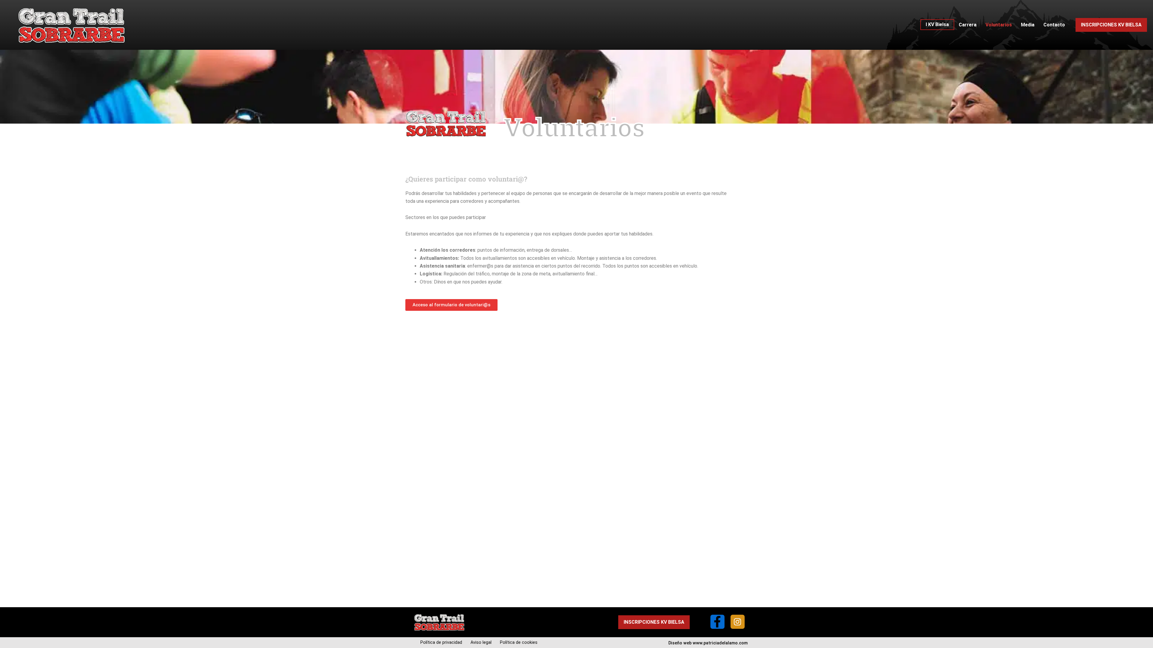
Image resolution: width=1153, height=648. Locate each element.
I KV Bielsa (937, 24)
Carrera (967, 25)
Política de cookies (518, 642)
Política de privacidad (441, 642)
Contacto (1054, 25)
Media (1027, 25)
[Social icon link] (717, 622)
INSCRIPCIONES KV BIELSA (1111, 25)
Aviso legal (481, 642)
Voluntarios (998, 25)
